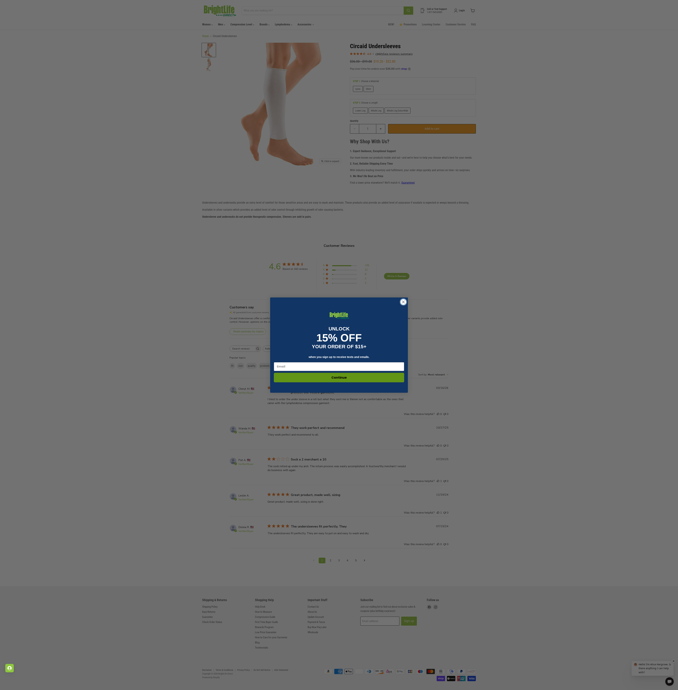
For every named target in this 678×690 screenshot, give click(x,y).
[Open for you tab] (9, 668)
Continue (339, 377)
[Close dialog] (403, 302)
